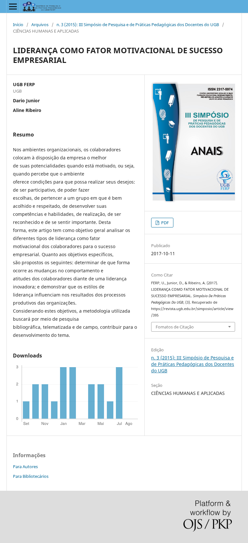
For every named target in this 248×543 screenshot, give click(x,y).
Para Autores (25, 466)
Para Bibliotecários (30, 476)
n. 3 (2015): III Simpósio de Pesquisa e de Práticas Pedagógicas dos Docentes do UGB (138, 24)
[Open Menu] (12, 6)
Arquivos (39, 24)
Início (18, 24)
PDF (164, 223)
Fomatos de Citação (175, 327)
